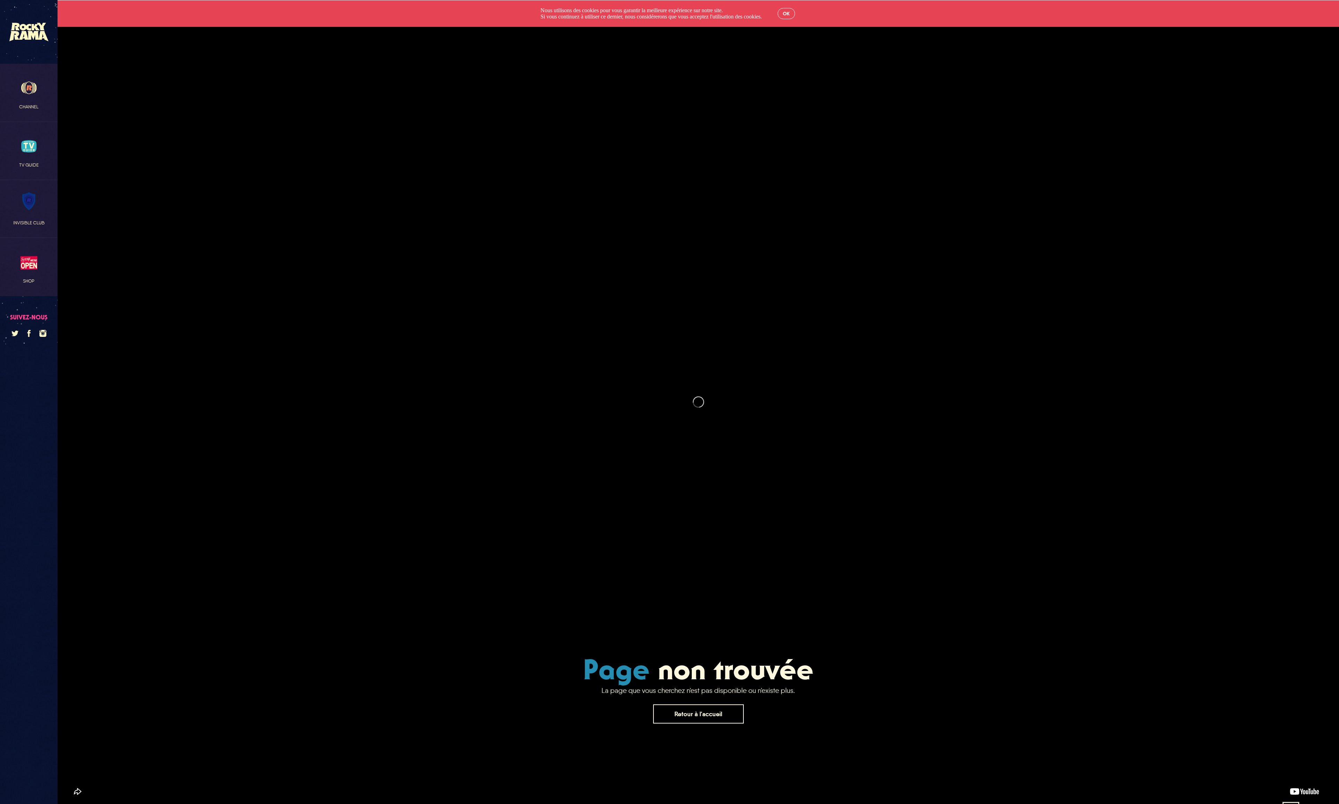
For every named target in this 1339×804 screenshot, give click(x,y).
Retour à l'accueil (698, 714)
